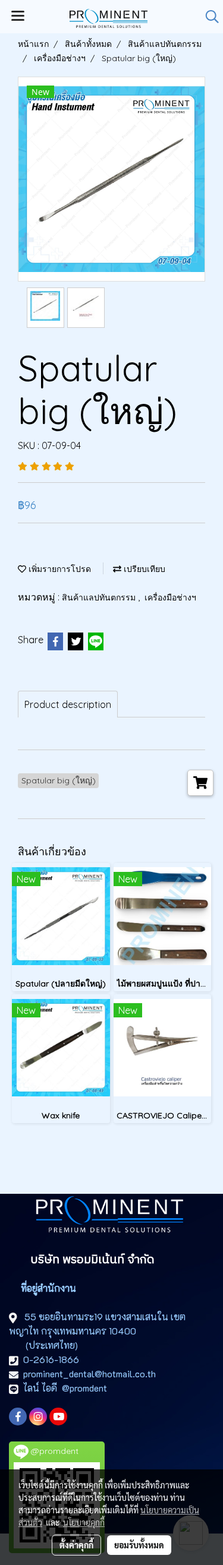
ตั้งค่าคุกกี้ (76, 1544)
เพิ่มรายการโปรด (58, 569)
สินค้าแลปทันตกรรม (100, 597)
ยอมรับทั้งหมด (139, 1544)
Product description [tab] (67, 704)
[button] (208, 16)
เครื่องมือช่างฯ (170, 597)
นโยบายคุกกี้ (84, 1522)
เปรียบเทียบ (143, 569)
